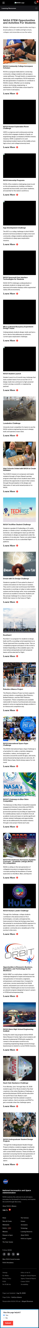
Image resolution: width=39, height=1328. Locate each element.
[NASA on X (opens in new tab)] (13, 1254)
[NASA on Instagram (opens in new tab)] (8, 1254)
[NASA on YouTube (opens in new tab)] (18, 1254)
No (7, 1318)
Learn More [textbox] (9, 93)
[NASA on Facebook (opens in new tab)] (4, 1254)
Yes (7, 1315)
